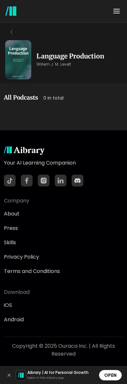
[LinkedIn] (60, 180)
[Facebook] (27, 180)
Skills (10, 242)
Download (17, 292)
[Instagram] (43, 180)
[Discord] (77, 180)
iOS (8, 305)
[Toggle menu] (116, 11)
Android (14, 319)
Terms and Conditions (32, 271)
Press (11, 228)
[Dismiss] (9, 375)
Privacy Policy (21, 257)
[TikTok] (10, 180)
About (12, 213)
